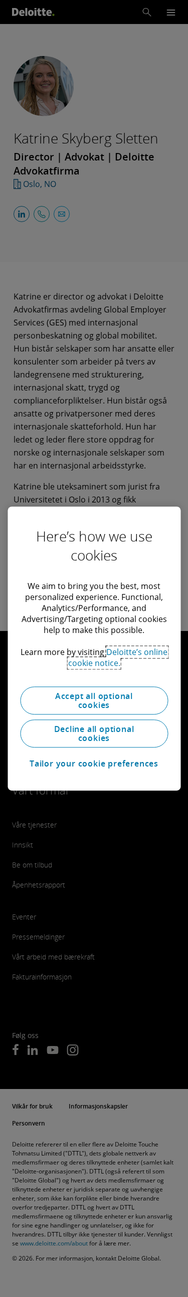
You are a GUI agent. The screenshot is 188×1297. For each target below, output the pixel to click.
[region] (94, 648)
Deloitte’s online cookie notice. (118, 657)
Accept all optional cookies (94, 700)
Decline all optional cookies (94, 734)
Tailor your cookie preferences (94, 763)
